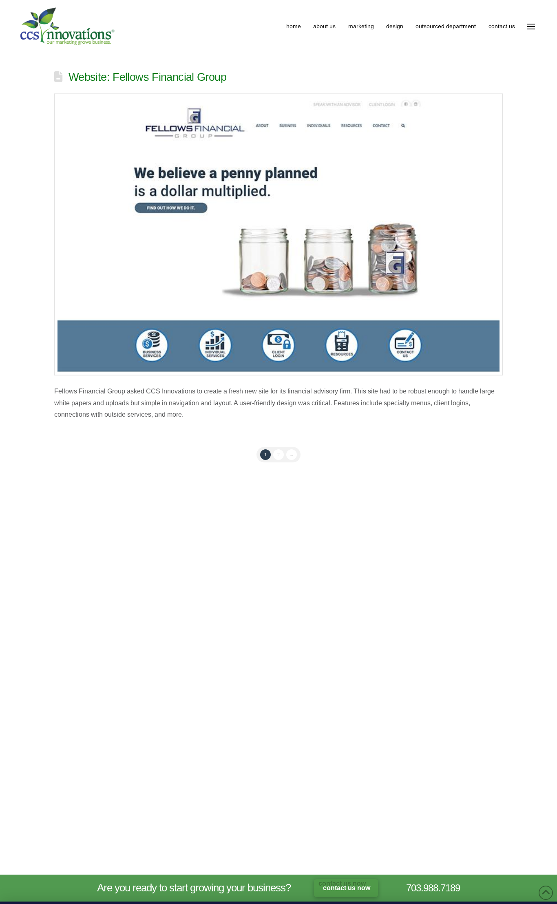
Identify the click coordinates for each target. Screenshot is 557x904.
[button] (531, 26)
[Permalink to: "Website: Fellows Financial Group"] (278, 234)
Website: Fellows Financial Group (147, 77)
